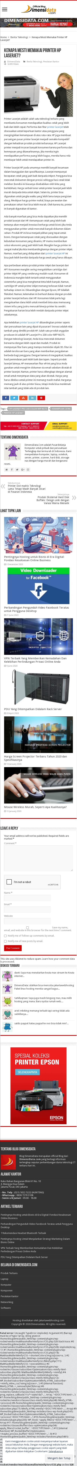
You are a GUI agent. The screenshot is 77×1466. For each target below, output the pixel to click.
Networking (7, 1302)
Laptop (4, 1279)
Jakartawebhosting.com (51, 1320)
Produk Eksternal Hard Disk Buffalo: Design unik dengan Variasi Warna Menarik (52, 499)
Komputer (6, 1284)
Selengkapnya (56, 1451)
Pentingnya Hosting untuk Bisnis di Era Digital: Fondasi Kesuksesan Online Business (34, 558)
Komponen (7, 1290)
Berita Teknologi (19, 37)
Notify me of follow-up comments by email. (31, 935)
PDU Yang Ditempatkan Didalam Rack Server (33, 709)
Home (3, 37)
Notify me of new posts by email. (25, 941)
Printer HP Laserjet (14, 413)
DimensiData (13, 61)
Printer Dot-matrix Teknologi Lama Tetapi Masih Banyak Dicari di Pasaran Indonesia (26, 487)
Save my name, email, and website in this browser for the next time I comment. (38, 929)
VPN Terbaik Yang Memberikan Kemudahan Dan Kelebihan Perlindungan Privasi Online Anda (35, 660)
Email (8, 904)
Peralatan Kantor (51, 61)
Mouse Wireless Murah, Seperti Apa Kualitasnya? (35, 807)
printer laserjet (55, 127)
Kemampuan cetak (61, 409)
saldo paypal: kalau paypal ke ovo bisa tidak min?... (41, 1023)
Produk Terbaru (9, 1273)
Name (8, 892)
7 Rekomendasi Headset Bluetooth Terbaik (23, 1233)
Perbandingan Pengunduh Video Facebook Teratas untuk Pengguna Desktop (36, 609)
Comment (10, 843)
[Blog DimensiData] (38, 8)
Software (6, 1307)
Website (8, 916)
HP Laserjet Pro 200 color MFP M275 (28, 409)
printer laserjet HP (55, 253)
